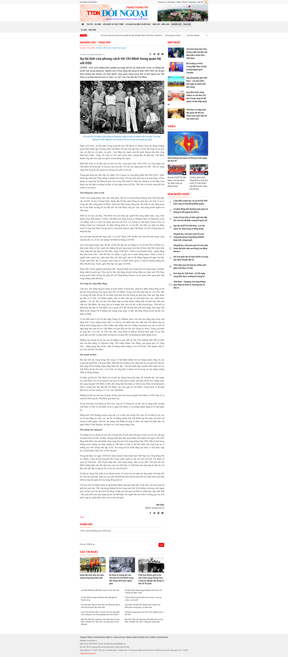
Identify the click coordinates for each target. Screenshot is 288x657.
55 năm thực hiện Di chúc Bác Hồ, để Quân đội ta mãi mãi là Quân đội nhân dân (100, 606)
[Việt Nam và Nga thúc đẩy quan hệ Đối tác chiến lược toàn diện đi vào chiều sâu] (176, 113)
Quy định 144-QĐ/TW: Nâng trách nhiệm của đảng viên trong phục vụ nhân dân (142, 606)
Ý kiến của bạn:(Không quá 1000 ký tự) (95, 531)
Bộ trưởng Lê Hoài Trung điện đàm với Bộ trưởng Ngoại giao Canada (168, 35)
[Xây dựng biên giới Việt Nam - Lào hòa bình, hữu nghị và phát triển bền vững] (176, 81)
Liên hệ (200, 2)
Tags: (82, 517)
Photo (184, 2)
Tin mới (83, 35)
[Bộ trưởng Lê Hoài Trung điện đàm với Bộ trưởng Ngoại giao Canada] (176, 67)
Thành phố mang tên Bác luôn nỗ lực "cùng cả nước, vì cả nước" (143, 598)
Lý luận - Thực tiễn (87, 48)
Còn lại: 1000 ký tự (87, 544)
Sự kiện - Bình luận (103, 48)
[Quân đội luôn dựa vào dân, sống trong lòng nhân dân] (93, 564)
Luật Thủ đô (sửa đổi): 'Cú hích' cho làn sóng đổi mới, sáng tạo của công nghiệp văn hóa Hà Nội (100, 613)
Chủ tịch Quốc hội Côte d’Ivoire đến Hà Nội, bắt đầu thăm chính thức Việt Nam (107, 35)
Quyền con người (119, 48)
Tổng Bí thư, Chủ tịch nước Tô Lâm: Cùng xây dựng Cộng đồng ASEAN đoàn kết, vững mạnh (188, 237)
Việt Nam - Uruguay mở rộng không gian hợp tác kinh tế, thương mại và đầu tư (189, 284)
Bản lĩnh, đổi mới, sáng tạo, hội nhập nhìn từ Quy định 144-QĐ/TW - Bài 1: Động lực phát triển (144, 620)
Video (178, 2)
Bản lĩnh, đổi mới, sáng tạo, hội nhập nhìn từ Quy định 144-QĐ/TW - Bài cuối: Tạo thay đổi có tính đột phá (100, 621)
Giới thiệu (171, 2)
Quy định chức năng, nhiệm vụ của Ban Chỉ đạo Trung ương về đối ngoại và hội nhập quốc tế (187, 98)
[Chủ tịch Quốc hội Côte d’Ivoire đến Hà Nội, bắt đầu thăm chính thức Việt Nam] (176, 53)
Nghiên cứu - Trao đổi (95, 42)
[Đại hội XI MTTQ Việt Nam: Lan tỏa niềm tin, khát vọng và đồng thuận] (177, 169)
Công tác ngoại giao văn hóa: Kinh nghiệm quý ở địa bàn (144, 613)
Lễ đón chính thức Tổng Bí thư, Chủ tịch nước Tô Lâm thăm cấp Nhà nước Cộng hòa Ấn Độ (199, 183)
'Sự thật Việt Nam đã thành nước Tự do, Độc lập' (100, 590)
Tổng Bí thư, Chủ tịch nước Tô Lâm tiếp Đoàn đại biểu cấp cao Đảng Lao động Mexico (190, 248)
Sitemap (192, 2)
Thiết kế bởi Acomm (88, 653)
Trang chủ (162, 2)
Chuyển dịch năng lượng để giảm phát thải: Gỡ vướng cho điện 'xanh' (143, 591)
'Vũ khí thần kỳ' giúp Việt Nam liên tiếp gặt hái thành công (99, 598)
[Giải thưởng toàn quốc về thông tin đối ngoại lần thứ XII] (188, 143)
